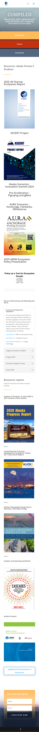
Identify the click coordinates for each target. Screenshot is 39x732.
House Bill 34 (10, 338)
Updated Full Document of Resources (19, 671)
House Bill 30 (10, 334)
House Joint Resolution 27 (14, 341)
